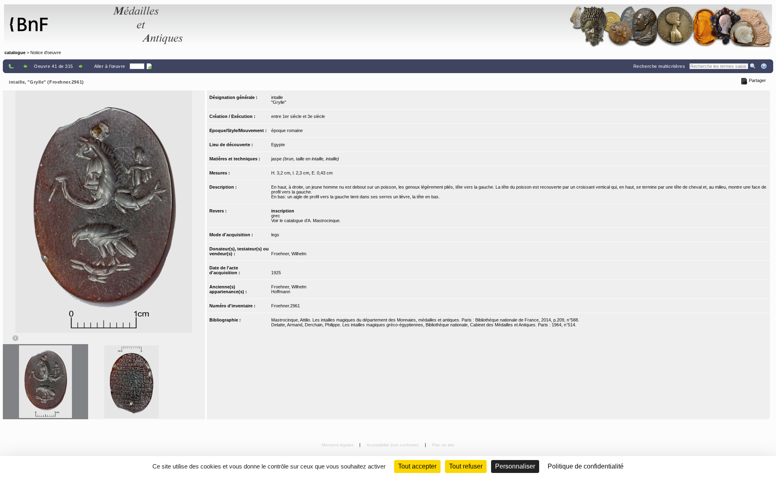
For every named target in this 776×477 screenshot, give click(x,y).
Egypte (278, 144)
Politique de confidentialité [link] (586, 466)
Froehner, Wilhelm (288, 253)
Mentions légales (338, 445)
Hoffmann (280, 291)
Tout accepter (417, 466)
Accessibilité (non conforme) (393, 445)
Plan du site (443, 445)
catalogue (14, 52)
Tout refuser (466, 466)
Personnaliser (515, 466)
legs (275, 234)
